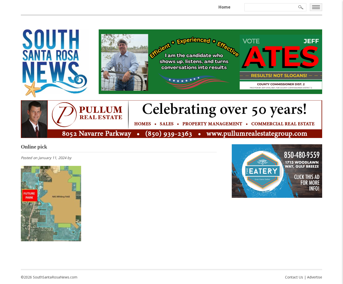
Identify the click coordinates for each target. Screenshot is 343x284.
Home (224, 7)
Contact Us (294, 277)
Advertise (314, 277)
